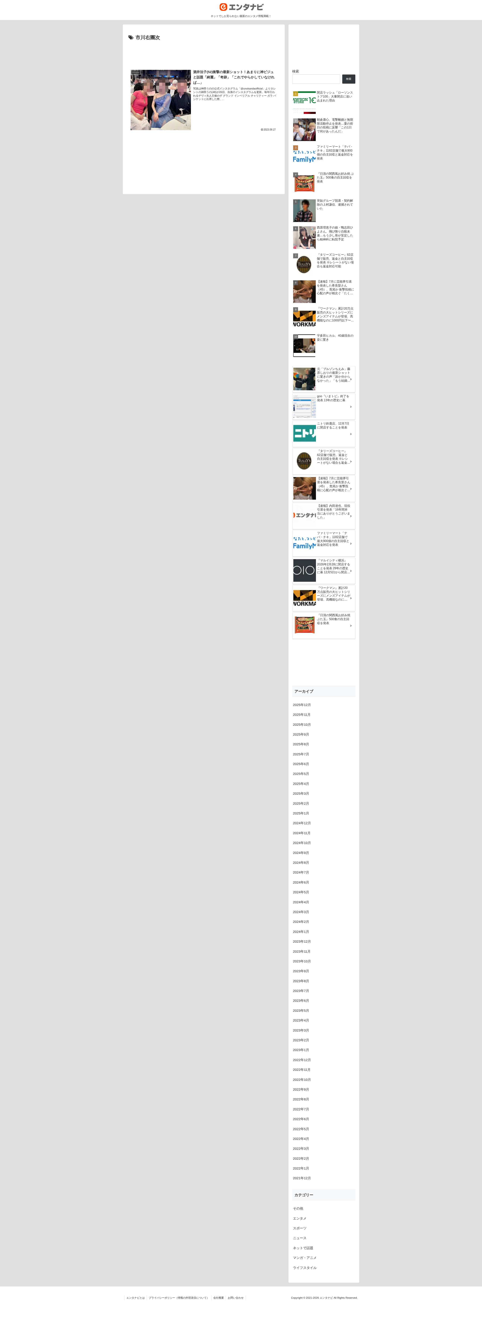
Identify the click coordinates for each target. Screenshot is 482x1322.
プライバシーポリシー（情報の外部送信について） (179, 1297)
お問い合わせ (236, 1297)
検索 (295, 71)
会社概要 (218, 1297)
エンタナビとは (135, 1297)
